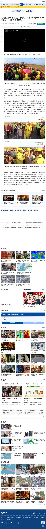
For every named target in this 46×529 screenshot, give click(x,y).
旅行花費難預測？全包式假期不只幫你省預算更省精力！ (7, 488)
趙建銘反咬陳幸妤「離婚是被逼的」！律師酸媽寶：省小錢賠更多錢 (22, 488)
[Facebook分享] (2, 30)
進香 (38, 89)
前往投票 (34, 322)
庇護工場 (12, 384)
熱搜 (30, 4)
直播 (33, 4)
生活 (21, 4)
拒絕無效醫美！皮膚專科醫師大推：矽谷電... (34, 227)
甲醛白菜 (34, 384)
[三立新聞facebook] (30, 513)
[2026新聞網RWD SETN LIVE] (8, 1)
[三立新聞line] (37, 513)
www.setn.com (12, 526)
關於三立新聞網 (10, 517)
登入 (45, 1)
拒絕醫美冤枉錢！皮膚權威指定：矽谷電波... (12, 227)
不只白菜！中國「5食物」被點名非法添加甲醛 (22, 260)
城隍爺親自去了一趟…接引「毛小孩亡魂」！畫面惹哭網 (37, 475)
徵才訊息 (9, 519)
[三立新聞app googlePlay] (14, 523)
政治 (37, 4)
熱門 (24, 4)
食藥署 (27, 384)
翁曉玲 (18, 384)
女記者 (22, 83)
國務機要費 (5, 384)
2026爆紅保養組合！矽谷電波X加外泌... (11, 225)
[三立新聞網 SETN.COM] (1, 4)
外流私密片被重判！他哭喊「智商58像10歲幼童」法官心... (22, 375)
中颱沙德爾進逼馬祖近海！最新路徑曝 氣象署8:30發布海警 (7, 475)
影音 (27, 4)
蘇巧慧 (5, 317)
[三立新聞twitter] (40, 513)
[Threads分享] (2, 36)
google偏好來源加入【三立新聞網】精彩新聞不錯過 (12, 223)
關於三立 (2, 517)
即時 (4, 4)
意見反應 (42, 517)
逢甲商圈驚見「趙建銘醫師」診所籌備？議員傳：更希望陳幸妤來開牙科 (37, 502)
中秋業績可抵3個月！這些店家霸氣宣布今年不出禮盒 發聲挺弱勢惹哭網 (7, 502)
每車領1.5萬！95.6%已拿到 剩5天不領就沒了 (37, 488)
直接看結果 (12, 322)
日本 (19, 83)
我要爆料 (2, 519)
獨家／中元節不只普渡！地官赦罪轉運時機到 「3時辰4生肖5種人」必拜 (22, 502)
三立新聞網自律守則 (27, 517)
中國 (41, 384)
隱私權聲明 (18, 517)
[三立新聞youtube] (26, 513)
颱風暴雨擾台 (9, 4)
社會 (40, 4)
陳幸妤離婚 (16, 4)
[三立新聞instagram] (33, 513)
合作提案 (36, 517)
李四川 (5, 319)
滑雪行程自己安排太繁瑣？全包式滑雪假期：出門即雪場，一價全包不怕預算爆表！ (22, 475)
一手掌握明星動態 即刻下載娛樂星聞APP (34, 223)
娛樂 (43, 4)
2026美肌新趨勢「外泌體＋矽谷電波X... (33, 225)
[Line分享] (2, 33)
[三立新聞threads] (44, 513)
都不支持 (5, 321)
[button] (41, 2)
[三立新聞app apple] (5, 523)
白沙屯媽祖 (9, 83)
